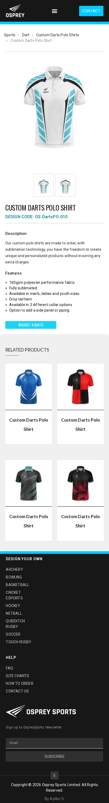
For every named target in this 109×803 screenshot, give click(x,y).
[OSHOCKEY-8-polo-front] (43, 186)
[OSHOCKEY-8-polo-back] (65, 186)
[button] (54, 11)
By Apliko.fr (54, 799)
